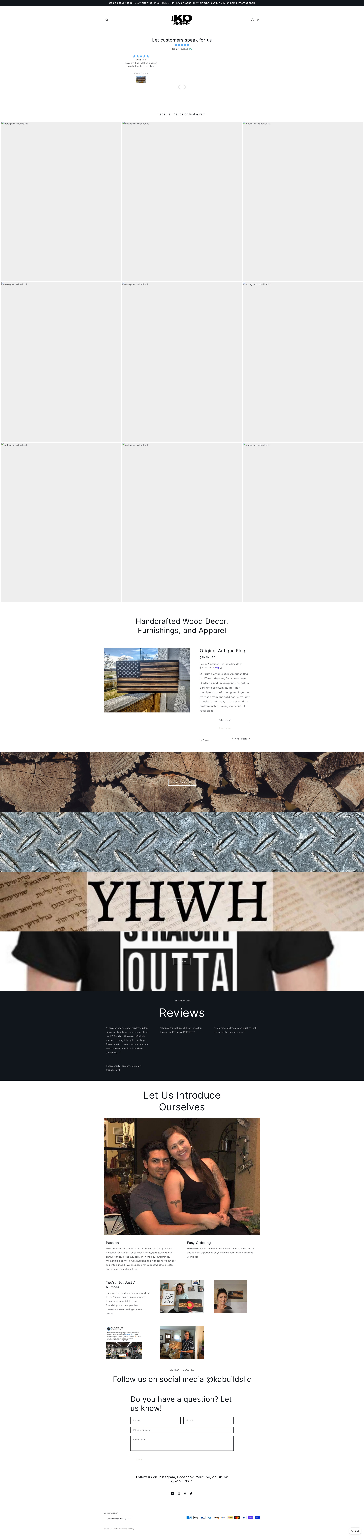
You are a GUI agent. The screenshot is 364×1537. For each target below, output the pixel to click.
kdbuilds (114, 1529)
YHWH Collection (182, 901)
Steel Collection (182, 841)
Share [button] (206, 740)
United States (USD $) (117, 1519)
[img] (182, 45)
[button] (107, 20)
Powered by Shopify (126, 1529)
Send (139, 1459)
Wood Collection (182, 782)
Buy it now (225, 728)
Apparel (182, 961)
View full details (239, 738)
